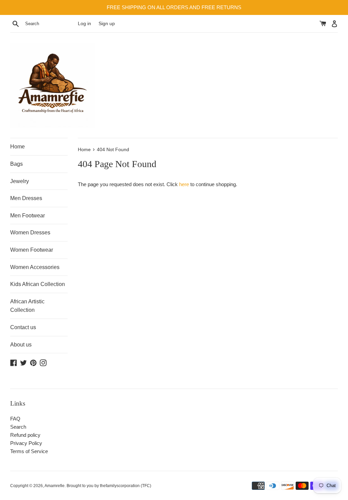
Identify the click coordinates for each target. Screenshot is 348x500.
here (184, 184)
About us (21, 344)
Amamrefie (55, 485)
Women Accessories (34, 267)
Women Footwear (31, 250)
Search (18, 427)
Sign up (107, 23)
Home (17, 146)
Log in (84, 23)
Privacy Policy (26, 443)
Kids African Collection (37, 284)
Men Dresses (26, 198)
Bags (16, 164)
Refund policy (25, 435)
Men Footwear (27, 215)
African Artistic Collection (27, 306)
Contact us (23, 327)
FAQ (15, 419)
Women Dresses (30, 232)
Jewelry (19, 181)
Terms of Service (29, 451)
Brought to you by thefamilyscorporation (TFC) (109, 485)
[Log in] (334, 23)
